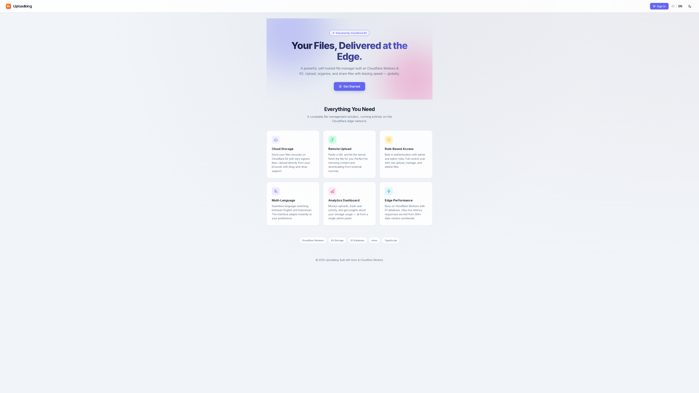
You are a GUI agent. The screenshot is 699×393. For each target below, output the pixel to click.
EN (680, 6)
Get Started (351, 86)
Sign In (661, 6)
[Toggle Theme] (690, 6)
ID (673, 6)
